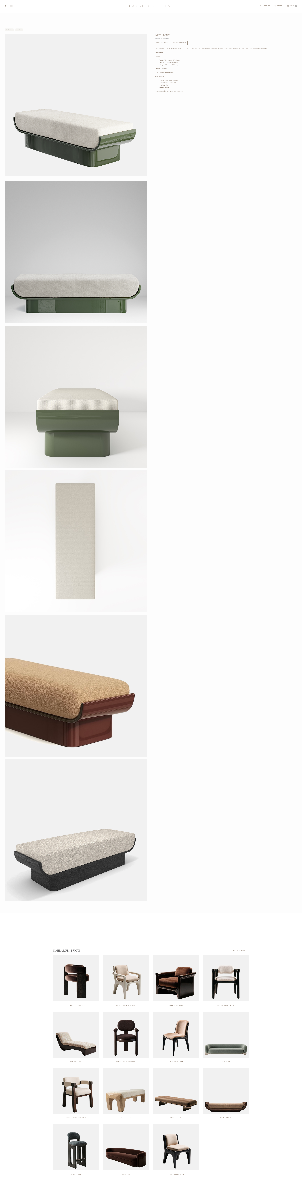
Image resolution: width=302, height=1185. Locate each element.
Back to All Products (240, 950)
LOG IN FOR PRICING (162, 43)
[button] (292, 6)
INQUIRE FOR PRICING (179, 43)
